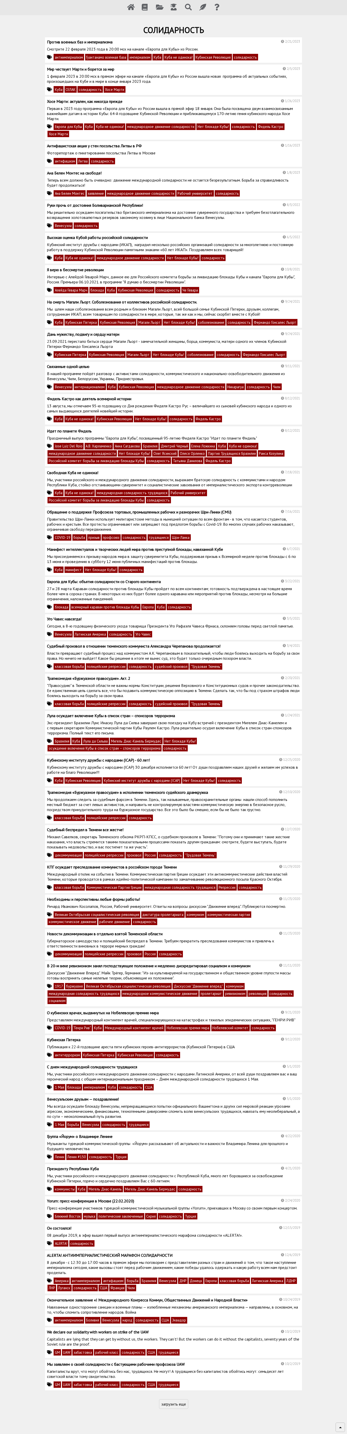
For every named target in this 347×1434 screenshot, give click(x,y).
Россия (150, 855)
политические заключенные (121, 1216)
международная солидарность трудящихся (132, 492)
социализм (57, 1000)
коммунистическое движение (72, 921)
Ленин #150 (76, 1156)
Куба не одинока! (179, 57)
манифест (74, 569)
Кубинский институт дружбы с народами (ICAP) (142, 780)
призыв (94, 537)
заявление (96, 193)
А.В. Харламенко (99, 446)
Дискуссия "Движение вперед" (198, 986)
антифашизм (65, 161)
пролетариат (211, 993)
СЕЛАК (70, 89)
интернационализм (90, 386)
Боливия (92, 1320)
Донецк (196, 1280)
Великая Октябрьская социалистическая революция (97, 914)
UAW (66, 1352)
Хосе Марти (114, 89)
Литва (83, 161)
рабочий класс (106, 1352)
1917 (59, 986)
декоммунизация (68, 855)
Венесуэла (63, 225)
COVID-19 (62, 537)
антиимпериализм (69, 57)
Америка (62, 1280)
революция (257, 993)
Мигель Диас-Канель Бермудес (136, 741)
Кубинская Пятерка (81, 322)
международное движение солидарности (160, 126)
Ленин (59, 1156)
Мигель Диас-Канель (105, 1189)
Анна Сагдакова (127, 446)
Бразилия (150, 446)
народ (127, 1320)
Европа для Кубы (68, 126)
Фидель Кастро (270, 126)
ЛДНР (291, 1280)
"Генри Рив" (82, 1027)
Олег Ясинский (165, 453)
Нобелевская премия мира (188, 1027)
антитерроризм (67, 1055)
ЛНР (52, 1287)
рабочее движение (114, 921)
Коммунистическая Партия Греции (114, 887)
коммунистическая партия (229, 914)
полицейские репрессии (106, 666)
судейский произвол (171, 666)
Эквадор (179, 1320)
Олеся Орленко (192, 453)
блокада (97, 290)
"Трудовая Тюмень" (206, 666)
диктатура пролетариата (162, 914)
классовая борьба (69, 666)
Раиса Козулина (271, 453)
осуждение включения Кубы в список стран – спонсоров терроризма (105, 748)
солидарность (245, 57)
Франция (117, 1287)
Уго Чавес (143, 634)
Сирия (151, 1216)
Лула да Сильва (95, 741)
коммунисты (65, 1189)
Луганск (64, 1287)
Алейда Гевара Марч (71, 290)
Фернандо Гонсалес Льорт (275, 322)
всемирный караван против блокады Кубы (105, 607)
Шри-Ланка (181, 537)
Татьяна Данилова (187, 460)
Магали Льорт (149, 322)
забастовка (83, 1352)
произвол (134, 855)
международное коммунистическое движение (159, 993)
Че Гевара (190, 290)
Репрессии (227, 887)
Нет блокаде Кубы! (213, 126)
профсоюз (111, 537)
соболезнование (211, 322)
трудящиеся (159, 537)
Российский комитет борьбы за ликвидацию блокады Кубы (96, 460)
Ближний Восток (68, 1216)
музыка (89, 1216)
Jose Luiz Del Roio (69, 446)
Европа (148, 607)
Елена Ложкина (203, 446)
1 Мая (59, 1087)
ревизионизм (235, 993)
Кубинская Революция (213, 57)
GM (57, 1352)
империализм (140, 57)
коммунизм (195, 914)
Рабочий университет (195, 193)
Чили (276, 386)
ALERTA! (61, 1243)
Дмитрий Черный (174, 446)
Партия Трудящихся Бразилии (232, 453)
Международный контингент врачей (134, 1027)
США (148, 1087)
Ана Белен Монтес (70, 193)
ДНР (182, 1280)
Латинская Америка (90, 634)
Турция (121, 1156)
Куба (157, 57)
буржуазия (74, 986)
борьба (79, 537)
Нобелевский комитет (230, 1027)
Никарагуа (235, 386)
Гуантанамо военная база (106, 57)
